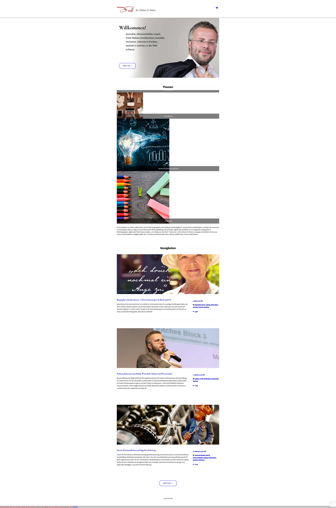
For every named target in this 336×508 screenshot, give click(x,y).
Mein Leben (214, 305)
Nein (76, 507)
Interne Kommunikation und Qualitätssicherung (136, 450)
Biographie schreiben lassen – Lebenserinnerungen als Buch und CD (144, 300)
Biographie (198, 305)
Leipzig (208, 305)
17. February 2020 (198, 451)
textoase (206, 307)
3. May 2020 (196, 301)
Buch (203, 305)
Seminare (201, 460)
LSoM (201, 379)
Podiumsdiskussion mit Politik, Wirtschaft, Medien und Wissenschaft (144, 374)
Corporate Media (200, 455)
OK (73, 507)
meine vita (126, 66)
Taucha (201, 307)
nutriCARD (215, 379)
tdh (202, 301)
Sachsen (195, 307)
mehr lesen (167, 483)
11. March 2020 (197, 375)
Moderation (207, 379)
